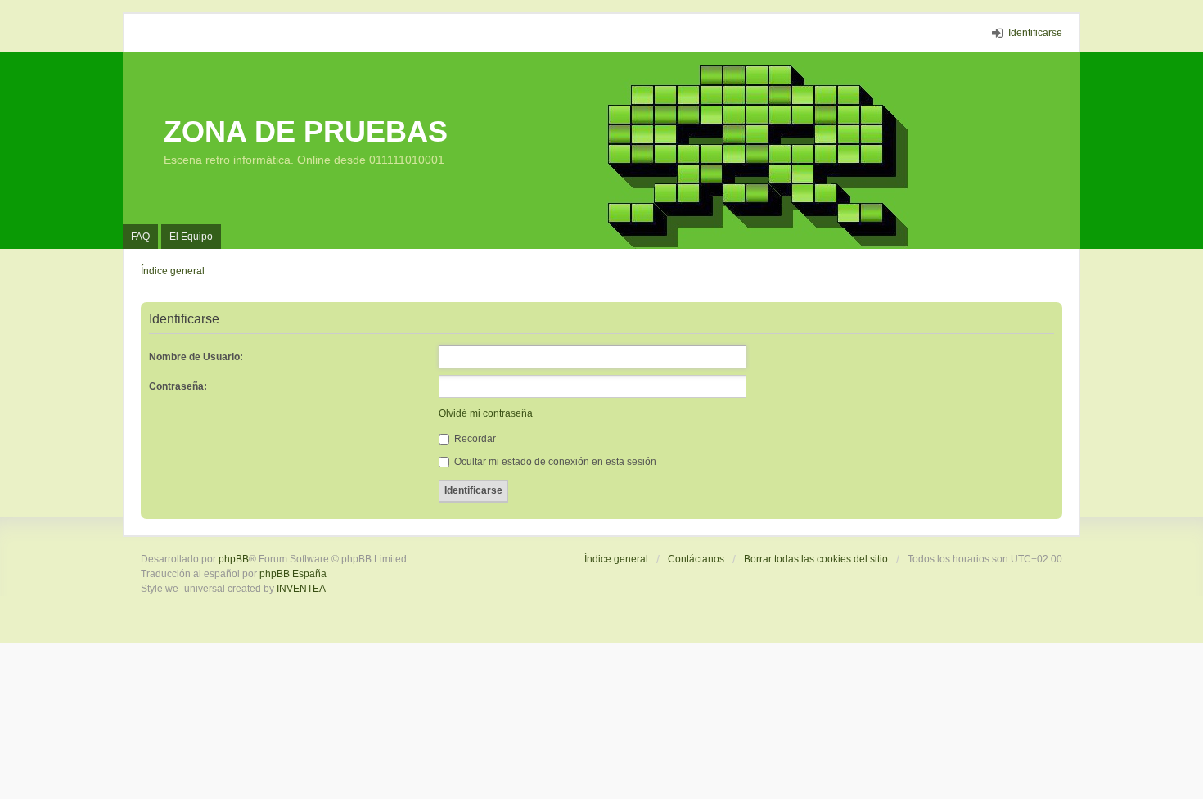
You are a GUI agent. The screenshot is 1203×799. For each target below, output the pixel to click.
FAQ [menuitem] (140, 236)
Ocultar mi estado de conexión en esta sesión (554, 461)
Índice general (616, 559)
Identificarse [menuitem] (1035, 32)
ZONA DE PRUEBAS (306, 131)
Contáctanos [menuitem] (696, 559)
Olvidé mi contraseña (486, 413)
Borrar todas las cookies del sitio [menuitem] (816, 559)
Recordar (474, 439)
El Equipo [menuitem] (191, 236)
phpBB (234, 559)
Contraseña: (178, 386)
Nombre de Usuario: (196, 357)
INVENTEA (301, 588)
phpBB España (293, 574)
